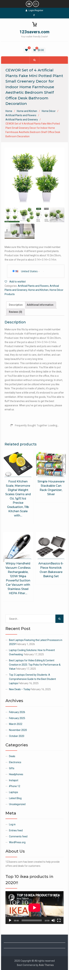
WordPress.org (17, 842)
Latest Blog (15, 798)
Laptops (13, 792)
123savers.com (34, 31)
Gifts (11, 768)
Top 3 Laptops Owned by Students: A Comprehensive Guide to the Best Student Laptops (32, 679)
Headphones (16, 774)
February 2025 (17, 718)
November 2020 (18, 730)
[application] (34, 907)
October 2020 (16, 736)
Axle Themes (46, 965)
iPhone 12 (14, 786)
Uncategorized (17, 804)
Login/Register (36, 10)
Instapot (13, 780)
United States (29, 271)
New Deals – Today (19, 689)
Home (8, 111)
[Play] (10, 920)
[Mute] (53, 920)
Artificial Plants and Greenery (21, 119)
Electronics (15, 762)
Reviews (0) (15, 311)
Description (16, 304)
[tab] (15, 305)
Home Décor (49, 111)
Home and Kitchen (27, 111)
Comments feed (18, 836)
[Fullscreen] (59, 920)
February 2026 (17, 712)
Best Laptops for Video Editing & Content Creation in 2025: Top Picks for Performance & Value (35, 664)
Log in (12, 824)
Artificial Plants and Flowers (20, 115)
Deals (12, 756)
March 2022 (15, 724)
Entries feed (16, 830)
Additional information (40, 304)
